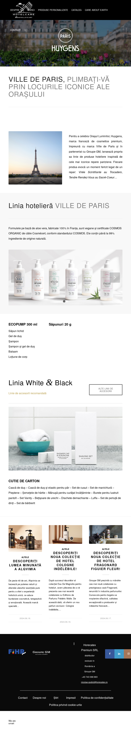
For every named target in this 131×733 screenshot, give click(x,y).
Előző (16, 277)
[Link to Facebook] (109, 654)
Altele (25, 557)
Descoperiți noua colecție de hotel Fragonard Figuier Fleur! (106, 561)
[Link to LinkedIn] (119, 654)
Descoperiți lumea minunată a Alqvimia (25, 565)
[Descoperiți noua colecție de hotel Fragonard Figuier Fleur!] (105, 534)
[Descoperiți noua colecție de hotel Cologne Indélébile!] (65, 534)
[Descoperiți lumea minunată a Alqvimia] (25, 538)
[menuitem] (17, 10)
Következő (115, 277)
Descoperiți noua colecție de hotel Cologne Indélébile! (65, 561)
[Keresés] (25, 30)
